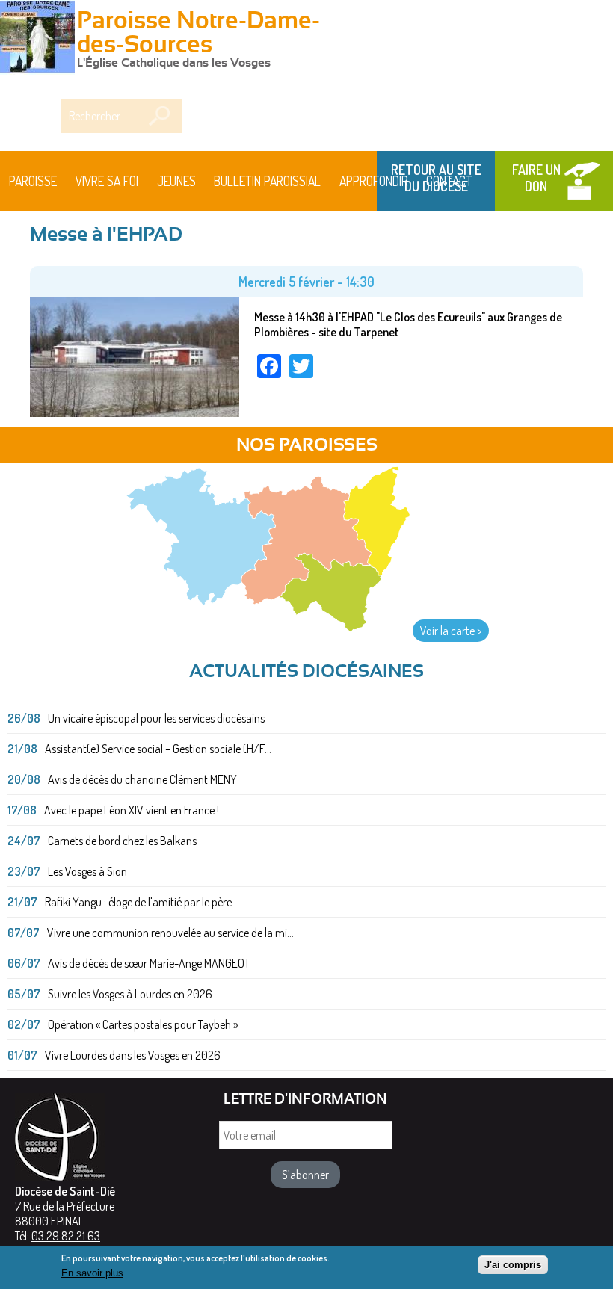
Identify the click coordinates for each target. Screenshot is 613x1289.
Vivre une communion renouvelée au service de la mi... (170, 932)
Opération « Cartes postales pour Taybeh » (143, 1024)
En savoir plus (92, 1273)
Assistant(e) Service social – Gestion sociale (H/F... (158, 748)
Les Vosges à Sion (87, 871)
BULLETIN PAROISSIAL (267, 181)
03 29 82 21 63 (65, 1235)
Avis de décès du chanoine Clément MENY (142, 779)
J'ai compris (512, 1264)
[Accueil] (37, 39)
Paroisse (33, 181)
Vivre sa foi (107, 181)
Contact (449, 181)
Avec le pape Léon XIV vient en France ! (131, 810)
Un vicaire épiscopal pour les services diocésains (156, 718)
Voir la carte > (450, 630)
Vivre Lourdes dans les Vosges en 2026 (133, 1055)
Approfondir (373, 181)
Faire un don (536, 177)
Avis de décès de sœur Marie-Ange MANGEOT (149, 963)
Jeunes (176, 181)
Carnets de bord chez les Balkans (122, 840)
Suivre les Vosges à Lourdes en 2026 (130, 993)
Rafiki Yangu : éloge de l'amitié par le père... (141, 901)
